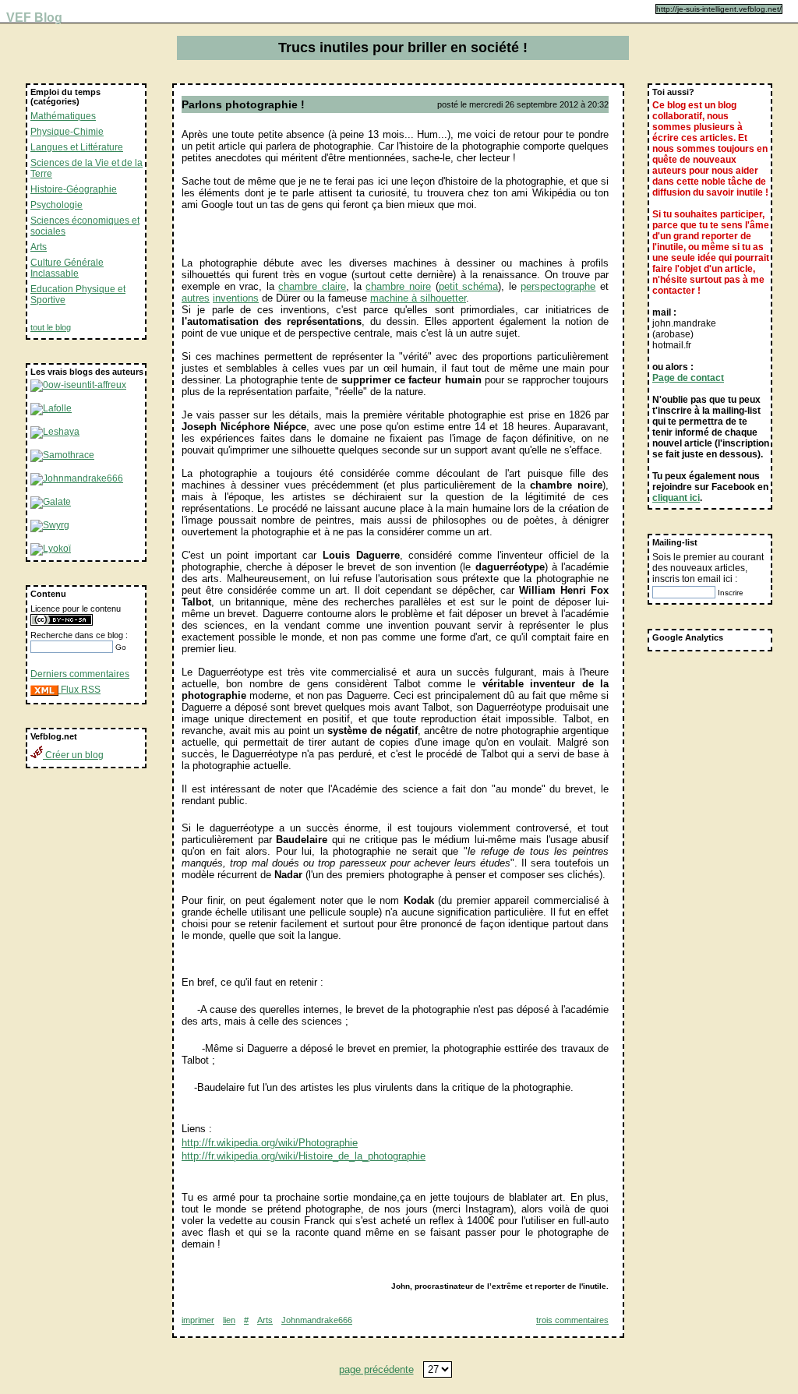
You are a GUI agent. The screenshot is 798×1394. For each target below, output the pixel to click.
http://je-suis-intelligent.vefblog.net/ (719, 9)
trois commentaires (572, 1320)
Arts (38, 247)
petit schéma (469, 286)
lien (229, 1320)
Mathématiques (63, 116)
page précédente (376, 1369)
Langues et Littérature (76, 147)
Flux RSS (79, 689)
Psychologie (56, 204)
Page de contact (688, 377)
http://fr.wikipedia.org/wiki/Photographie (270, 1143)
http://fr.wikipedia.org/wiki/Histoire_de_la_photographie (303, 1156)
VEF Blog (31, 17)
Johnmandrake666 (316, 1320)
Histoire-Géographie (73, 189)
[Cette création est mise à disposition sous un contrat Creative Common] (61, 623)
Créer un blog (73, 755)
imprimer (198, 1320)
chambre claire (312, 286)
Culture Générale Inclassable (67, 268)
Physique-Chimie (67, 131)
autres (196, 298)
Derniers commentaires (79, 674)
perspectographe (558, 286)
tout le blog (50, 327)
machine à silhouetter (418, 298)
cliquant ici (676, 497)
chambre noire (398, 286)
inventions (236, 298)
